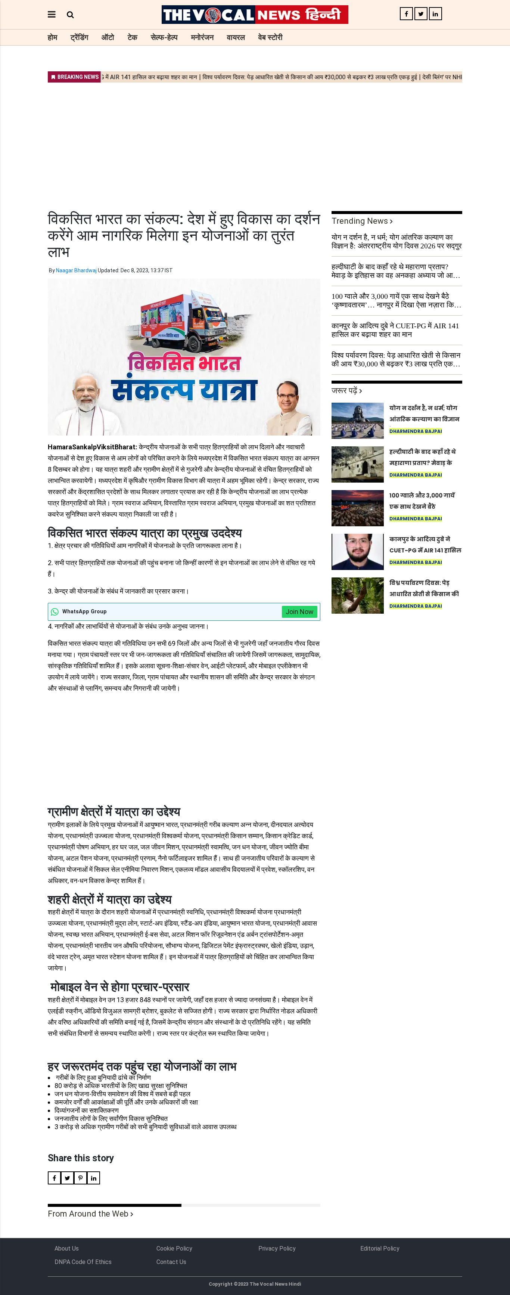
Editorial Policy (379, 1248)
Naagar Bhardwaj (76, 270)
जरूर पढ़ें (344, 390)
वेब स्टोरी (270, 37)
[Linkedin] (435, 14)
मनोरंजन (202, 37)
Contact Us (171, 1261)
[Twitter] (421, 14)
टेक (132, 37)
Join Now (300, 612)
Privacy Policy (277, 1248)
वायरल (236, 37)
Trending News (360, 221)
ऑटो (108, 37)
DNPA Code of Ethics (83, 1261)
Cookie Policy (174, 1248)
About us (67, 1248)
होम (52, 37)
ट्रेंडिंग (79, 37)
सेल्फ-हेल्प (164, 37)
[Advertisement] (255, 142)
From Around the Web (88, 1213)
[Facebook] (406, 14)
